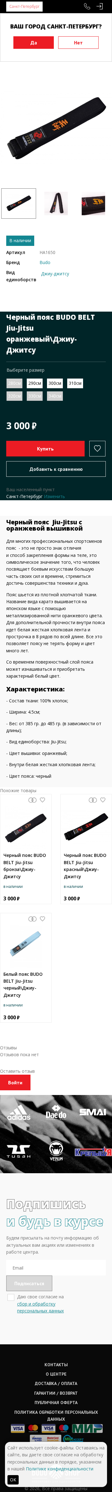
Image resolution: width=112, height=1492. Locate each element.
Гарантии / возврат (56, 1393)
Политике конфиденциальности (59, 1469)
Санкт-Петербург (24, 6)
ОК (13, 1480)
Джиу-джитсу (55, 274)
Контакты (56, 1364)
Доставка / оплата (56, 1383)
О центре (56, 1374)
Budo (45, 262)
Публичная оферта (56, 1402)
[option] (56, 129)
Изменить (54, 496)
